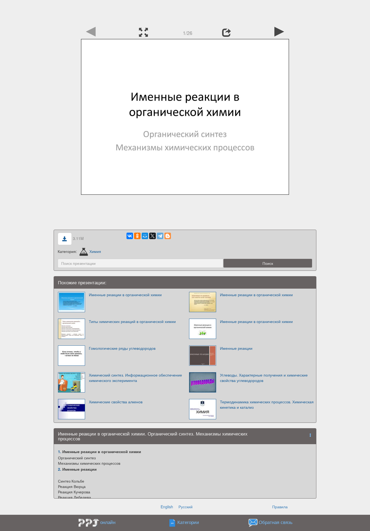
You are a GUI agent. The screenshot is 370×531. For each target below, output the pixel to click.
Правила (280, 506)
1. (59, 451)
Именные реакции (236, 348)
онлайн (107, 522)
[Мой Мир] (145, 236)
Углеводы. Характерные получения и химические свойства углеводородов (264, 377)
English (167, 506)
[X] (152, 236)
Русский (185, 506)
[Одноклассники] (137, 236)
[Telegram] (160, 236)
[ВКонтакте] (129, 236)
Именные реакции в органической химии (125, 294)
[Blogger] (167, 236)
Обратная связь (276, 522)
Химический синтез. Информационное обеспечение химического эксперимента (135, 377)
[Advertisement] (185, 12)
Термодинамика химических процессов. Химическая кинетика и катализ (267, 404)
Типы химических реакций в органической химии (132, 321)
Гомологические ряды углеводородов (122, 348)
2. (59, 469)
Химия (95, 251)
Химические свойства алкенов (115, 401)
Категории (188, 522)
